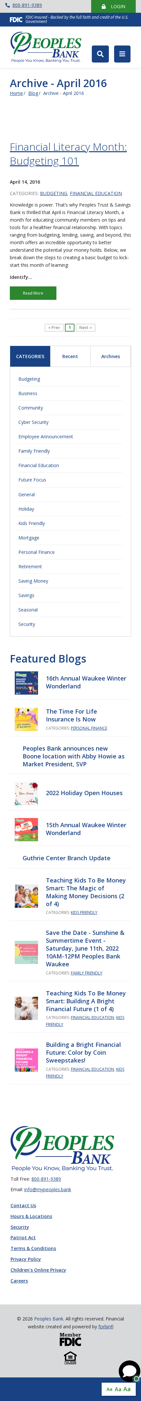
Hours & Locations (31, 1216)
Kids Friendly (31, 523)
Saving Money (33, 581)
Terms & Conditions (33, 1248)
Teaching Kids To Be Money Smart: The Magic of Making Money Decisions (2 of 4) (86, 892)
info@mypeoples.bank (47, 1189)
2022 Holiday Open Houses (84, 793)
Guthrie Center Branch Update (67, 858)
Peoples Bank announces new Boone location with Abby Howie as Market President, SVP (74, 756)
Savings (26, 595)
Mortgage (28, 538)
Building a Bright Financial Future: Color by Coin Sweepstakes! (83, 1052)
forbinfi (105, 1326)
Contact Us (23, 1206)
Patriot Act (23, 1238)
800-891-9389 (27, 5)
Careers (19, 1281)
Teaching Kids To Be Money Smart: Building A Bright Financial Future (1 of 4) (86, 1001)
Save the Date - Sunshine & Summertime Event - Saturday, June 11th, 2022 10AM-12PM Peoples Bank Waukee (85, 948)
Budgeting (53, 193)
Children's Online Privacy (38, 1270)
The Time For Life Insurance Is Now (71, 715)
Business (27, 393)
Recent (70, 356)
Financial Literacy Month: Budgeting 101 (68, 153)
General (26, 494)
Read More (33, 293)
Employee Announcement (45, 436)
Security (26, 624)
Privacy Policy (25, 1259)
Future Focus (32, 480)
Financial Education (96, 193)
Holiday (26, 509)
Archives (110, 356)
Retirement (30, 566)
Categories (30, 356)
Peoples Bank (48, 47)
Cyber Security (33, 422)
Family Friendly (34, 451)
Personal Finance (36, 552)
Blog (33, 93)
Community (30, 408)
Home (16, 93)
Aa (109, 1389)
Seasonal (28, 610)
